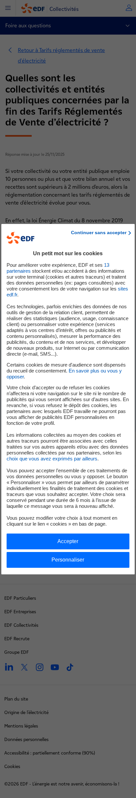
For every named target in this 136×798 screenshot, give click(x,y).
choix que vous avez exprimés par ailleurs (52, 458)
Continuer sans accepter (98, 232)
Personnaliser (67, 560)
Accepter (67, 541)
